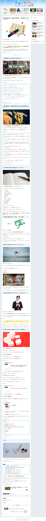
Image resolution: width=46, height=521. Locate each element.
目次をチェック (15, 54)
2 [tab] (22, 15)
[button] (27, 495)
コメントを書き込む (16, 505)
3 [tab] (23, 15)
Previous (2, 11)
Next (43, 11)
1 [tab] (21, 15)
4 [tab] (24, 15)
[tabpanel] (6, 11)
